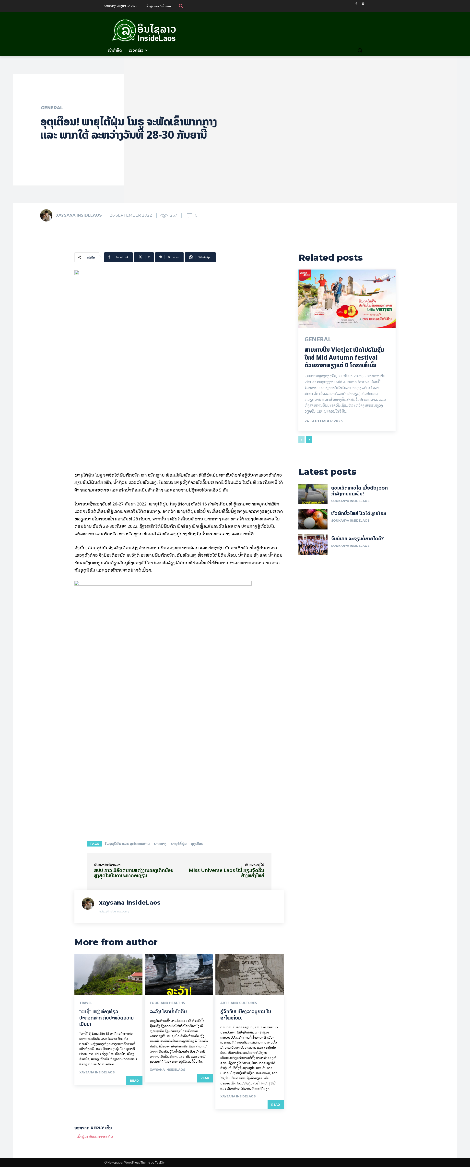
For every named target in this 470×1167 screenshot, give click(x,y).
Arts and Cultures (238, 1003)
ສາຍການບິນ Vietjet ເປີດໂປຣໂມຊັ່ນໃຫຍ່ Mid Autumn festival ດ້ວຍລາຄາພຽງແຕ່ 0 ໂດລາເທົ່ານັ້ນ (344, 357)
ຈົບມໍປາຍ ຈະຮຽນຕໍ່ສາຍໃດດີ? (357, 538)
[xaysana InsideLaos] (47, 215)
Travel (85, 1003)
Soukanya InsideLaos (350, 501)
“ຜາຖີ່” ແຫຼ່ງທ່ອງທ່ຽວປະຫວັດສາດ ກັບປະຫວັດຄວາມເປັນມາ (106, 1017)
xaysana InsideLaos (79, 215)
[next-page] (309, 439)
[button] (181, 6)
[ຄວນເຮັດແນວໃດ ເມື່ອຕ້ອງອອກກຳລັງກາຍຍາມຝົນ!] (313, 494)
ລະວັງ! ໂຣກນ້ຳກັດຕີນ (168, 1011)
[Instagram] (363, 3)
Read (134, 1080)
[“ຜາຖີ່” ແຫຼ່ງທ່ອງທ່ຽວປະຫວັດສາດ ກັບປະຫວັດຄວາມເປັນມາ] (108, 974)
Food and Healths (167, 1003)
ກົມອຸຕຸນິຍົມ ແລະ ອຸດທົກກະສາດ (127, 843)
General (52, 108)
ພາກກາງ (160, 843)
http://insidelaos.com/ (114, 911)
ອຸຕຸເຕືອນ (197, 843)
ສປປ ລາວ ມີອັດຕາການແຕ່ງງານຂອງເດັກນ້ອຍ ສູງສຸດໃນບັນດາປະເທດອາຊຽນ (134, 872)
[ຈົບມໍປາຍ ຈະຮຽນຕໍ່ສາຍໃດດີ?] (313, 544)
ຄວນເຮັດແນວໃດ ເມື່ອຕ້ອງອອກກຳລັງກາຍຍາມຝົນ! (359, 491)
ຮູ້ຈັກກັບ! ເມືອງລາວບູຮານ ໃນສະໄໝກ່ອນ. (245, 1014)
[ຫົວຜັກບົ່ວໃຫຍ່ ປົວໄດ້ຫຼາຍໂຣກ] (313, 519)
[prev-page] (301, 439)
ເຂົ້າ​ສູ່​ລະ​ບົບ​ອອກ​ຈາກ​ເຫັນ (95, 1136)
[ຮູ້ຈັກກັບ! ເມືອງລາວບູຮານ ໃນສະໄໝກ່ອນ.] (249, 974)
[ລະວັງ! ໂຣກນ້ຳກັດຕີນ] (179, 974)
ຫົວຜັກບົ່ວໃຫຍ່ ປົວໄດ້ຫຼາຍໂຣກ (358, 513)
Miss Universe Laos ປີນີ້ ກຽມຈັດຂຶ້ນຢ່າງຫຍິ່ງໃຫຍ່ (226, 872)
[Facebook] (356, 3)
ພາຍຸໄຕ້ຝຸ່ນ (179, 843)
